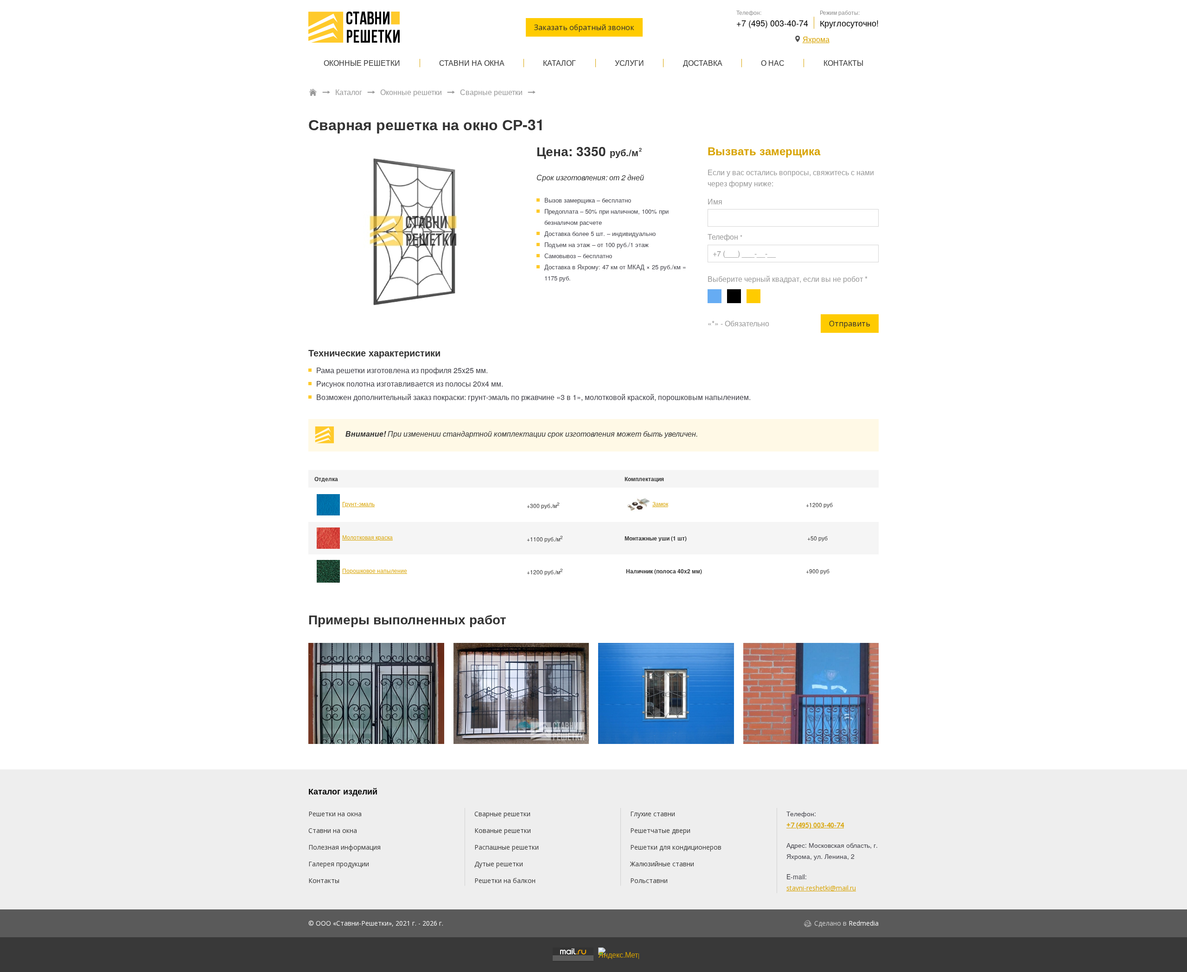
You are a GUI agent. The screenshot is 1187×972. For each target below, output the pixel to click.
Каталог (559, 62)
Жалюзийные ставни (662, 863)
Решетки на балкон (505, 880)
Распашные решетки (506, 847)
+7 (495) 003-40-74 (772, 23)
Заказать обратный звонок (584, 27)
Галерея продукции (338, 863)
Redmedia (864, 923)
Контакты (843, 62)
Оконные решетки (362, 62)
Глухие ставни (652, 813)
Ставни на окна (471, 62)
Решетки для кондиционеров (675, 847)
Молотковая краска (367, 537)
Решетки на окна (335, 813)
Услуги (629, 62)
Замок (660, 504)
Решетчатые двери (660, 830)
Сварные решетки (491, 92)
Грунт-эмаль (358, 504)
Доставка (702, 62)
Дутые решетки (498, 863)
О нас (773, 62)
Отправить (849, 323)
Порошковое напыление (374, 570)
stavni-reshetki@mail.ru (821, 887)
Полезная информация (344, 847)
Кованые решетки (502, 830)
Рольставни (649, 880)
